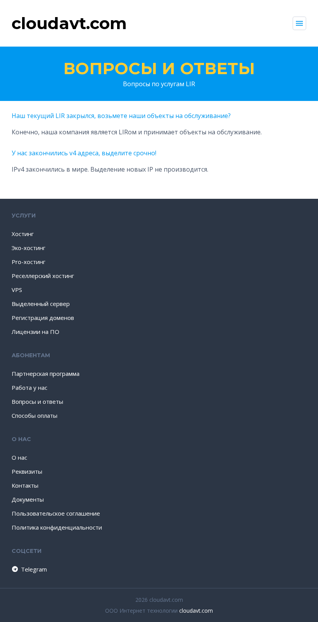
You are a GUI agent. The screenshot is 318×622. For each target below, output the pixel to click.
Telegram (34, 569)
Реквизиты (27, 471)
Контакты (25, 485)
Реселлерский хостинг (43, 276)
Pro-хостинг (28, 262)
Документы (28, 499)
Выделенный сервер (41, 304)
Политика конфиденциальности (57, 527)
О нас (19, 457)
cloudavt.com (196, 610)
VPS (17, 290)
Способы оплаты (34, 415)
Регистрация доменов (43, 317)
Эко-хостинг (28, 248)
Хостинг (23, 234)
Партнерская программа (46, 373)
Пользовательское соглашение (56, 513)
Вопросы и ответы (159, 68)
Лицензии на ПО (35, 331)
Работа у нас (29, 387)
